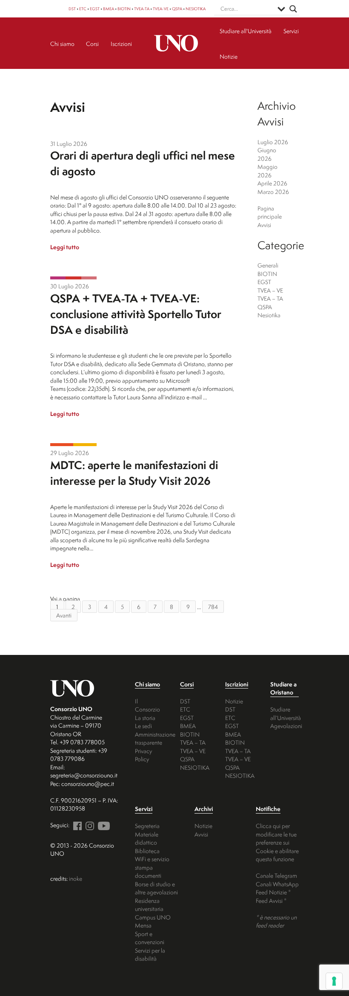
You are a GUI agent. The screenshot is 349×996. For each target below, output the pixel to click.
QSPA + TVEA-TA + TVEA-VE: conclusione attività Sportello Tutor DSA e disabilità (135, 313)
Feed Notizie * (273, 892)
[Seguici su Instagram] (88, 825)
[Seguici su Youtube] (102, 825)
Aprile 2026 (272, 183)
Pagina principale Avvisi (269, 216)
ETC (82, 8)
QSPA (177, 8)
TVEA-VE (161, 8)
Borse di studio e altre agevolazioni (156, 888)
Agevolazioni (286, 726)
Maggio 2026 (267, 170)
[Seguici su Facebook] (76, 825)
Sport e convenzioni (149, 938)
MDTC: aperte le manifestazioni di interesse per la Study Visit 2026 (134, 472)
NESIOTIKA (196, 8)
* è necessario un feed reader (276, 921)
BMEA (108, 8)
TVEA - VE (58, 277)
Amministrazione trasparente (155, 738)
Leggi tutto (64, 247)
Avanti (64, 615)
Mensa (143, 925)
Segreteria (147, 826)
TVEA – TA (270, 298)
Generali (267, 265)
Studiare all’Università (285, 713)
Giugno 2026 (266, 154)
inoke (75, 878)
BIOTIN (124, 8)
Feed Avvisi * (271, 900)
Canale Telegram (276, 875)
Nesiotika (268, 315)
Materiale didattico (146, 838)
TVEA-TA (141, 8)
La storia (145, 718)
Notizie (234, 701)
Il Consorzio (147, 705)
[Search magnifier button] (293, 9)
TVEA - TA (73, 277)
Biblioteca (147, 851)
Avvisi (201, 834)
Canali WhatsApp (277, 884)
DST (72, 8)
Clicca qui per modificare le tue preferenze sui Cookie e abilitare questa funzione (277, 842)
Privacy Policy (143, 755)
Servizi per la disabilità (150, 954)
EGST (95, 8)
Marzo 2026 (273, 192)
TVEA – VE (270, 290)
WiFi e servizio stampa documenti (152, 867)
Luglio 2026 (272, 142)
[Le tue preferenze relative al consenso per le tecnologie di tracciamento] (334, 981)
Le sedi (143, 726)
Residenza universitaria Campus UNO (153, 908)
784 (213, 607)
